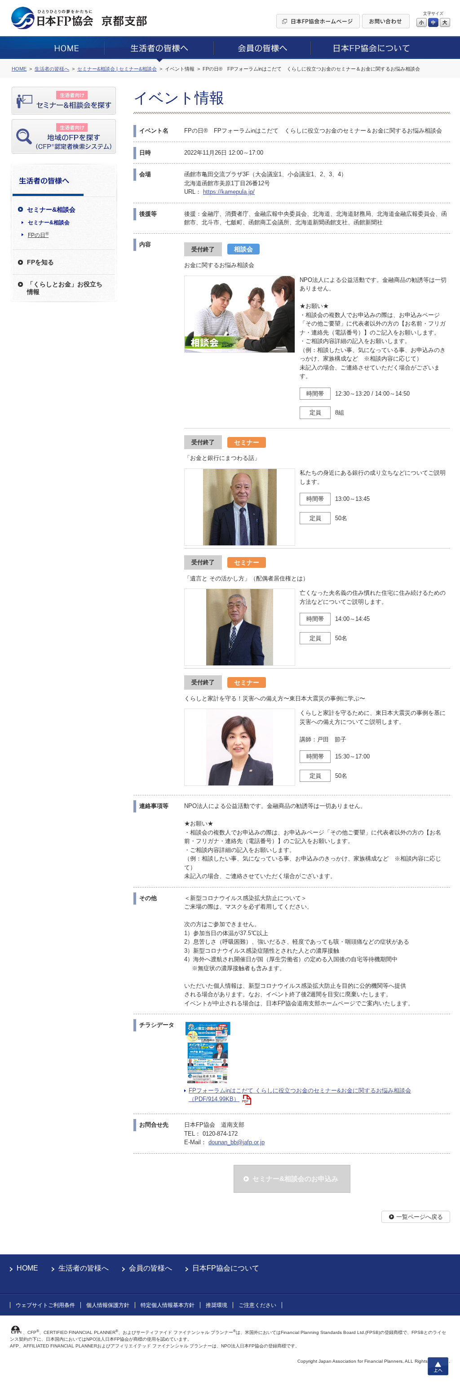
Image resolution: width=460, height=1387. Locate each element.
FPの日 (38, 234)
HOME (27, 1268)
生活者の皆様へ (83, 1268)
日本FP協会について (225, 1268)
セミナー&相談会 (49, 222)
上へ (438, 1366)
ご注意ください (257, 1305)
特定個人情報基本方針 (168, 1305)
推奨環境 (216, 1305)
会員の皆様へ (150, 1268)
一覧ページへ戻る (419, 1216)
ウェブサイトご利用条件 (45, 1305)
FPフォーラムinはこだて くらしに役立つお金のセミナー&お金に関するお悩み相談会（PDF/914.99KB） (300, 1095)
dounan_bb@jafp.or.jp (236, 1142)
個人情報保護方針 (107, 1305)
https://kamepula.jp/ (229, 191)
